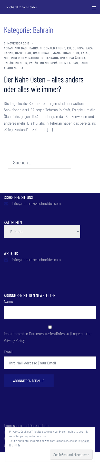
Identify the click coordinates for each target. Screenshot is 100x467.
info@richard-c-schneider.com (36, 203)
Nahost (34, 57)
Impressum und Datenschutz (26, 425)
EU (69, 48)
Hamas (8, 53)
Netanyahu (50, 57)
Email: (9, 351)
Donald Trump (54, 48)
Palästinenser (15, 63)
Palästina (77, 57)
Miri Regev (19, 57)
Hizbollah (23, 53)
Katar (85, 53)
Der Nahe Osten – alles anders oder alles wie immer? (43, 84)
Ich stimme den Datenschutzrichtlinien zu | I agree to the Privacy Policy (47, 337)
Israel (47, 53)
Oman (64, 57)
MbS (6, 57)
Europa (78, 48)
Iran (36, 53)
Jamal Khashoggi (66, 53)
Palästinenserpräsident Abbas (53, 63)
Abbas (8, 48)
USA (20, 67)
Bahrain (35, 48)
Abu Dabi (21, 48)
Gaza (89, 48)
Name (8, 301)
